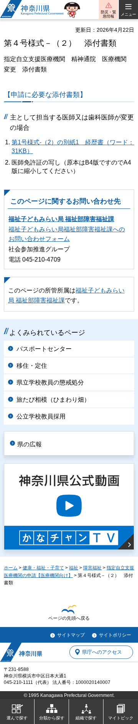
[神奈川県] (21, 652)
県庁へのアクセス (102, 652)
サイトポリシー (115, 635)
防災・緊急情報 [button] (108, 14)
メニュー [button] (128, 14)
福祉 (73, 567)
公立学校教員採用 (41, 416)
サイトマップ (71, 635)
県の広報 (29, 444)
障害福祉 (92, 567)
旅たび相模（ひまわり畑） (53, 399)
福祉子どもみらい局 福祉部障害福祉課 (61, 219)
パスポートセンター (44, 349)
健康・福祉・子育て (43, 567)
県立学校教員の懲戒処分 (50, 382)
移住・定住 (31, 365)
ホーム (11, 567)
